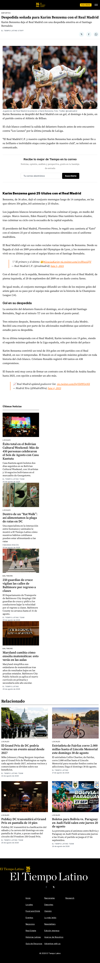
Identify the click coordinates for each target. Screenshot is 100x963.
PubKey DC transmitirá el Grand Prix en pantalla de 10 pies (23, 821)
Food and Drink (33, 911)
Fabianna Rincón (11, 545)
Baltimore (8, 576)
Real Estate (31, 930)
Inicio (28, 898)
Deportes (6, 13)
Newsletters (50, 924)
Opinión (48, 911)
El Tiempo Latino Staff (12, 31)
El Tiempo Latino (11, 686)
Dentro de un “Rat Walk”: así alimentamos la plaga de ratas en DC (20, 517)
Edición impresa (51, 930)
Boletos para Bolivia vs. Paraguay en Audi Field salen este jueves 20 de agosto (75, 822)
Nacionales (49, 898)
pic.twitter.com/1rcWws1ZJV (75, 262)
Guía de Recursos (34, 943)
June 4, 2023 (54, 388)
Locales (7, 440)
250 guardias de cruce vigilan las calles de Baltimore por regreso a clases (19, 585)
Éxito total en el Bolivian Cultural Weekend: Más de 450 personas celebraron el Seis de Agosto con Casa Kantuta (21, 451)
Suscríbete (85, 5)
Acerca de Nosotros (53, 937)
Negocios (30, 924)
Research (69, 898)
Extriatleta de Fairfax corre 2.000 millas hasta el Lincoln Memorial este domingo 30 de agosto (75, 749)
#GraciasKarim (51, 262)
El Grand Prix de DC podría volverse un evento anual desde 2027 (22, 749)
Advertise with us (52, 943)
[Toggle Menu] (96, 5)
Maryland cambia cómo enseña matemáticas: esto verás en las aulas (21, 656)
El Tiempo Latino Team (13, 479)
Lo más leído (50, 917)
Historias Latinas (33, 937)
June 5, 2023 (57, 266)
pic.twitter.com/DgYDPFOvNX (73, 384)
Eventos (29, 917)
